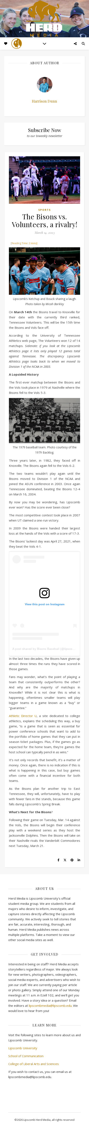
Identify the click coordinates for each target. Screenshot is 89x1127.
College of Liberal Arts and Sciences (33, 1064)
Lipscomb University (22, 1048)
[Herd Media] (44, 19)
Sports (44, 210)
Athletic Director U (23, 716)
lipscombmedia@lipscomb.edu (50, 1005)
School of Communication (25, 1056)
